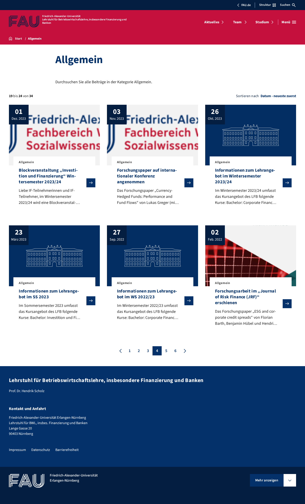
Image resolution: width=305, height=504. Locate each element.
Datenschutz (40, 449)
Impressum (17, 449)
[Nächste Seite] (184, 350)
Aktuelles (211, 22)
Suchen (285, 5)
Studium (262, 22)
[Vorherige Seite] (120, 350)
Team (237, 22)
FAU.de (246, 5)
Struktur (265, 5)
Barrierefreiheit (67, 449)
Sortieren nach (247, 96)
